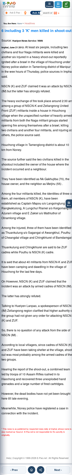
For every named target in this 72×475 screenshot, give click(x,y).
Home (19, 23)
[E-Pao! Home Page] (9, 4)
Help (8, 457)
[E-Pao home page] (31, 470)
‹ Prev (14, 470)
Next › (58, 470)
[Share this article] (40, 470)
